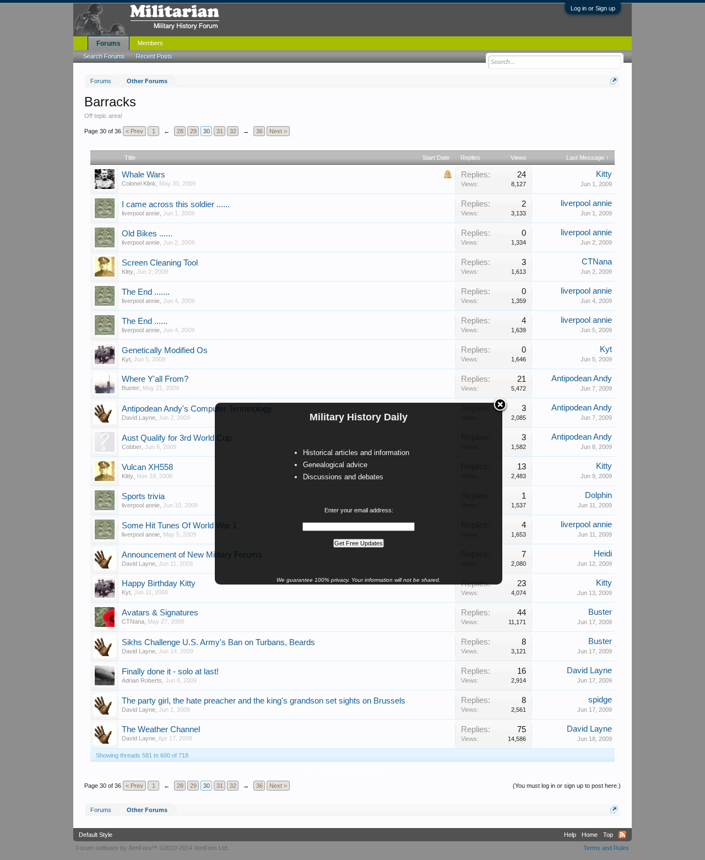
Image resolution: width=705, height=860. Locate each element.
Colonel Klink (139, 183)
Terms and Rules (606, 848)
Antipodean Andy (581, 378)
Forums (108, 43)
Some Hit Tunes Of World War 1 (179, 525)
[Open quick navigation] (613, 80)
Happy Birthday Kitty (159, 583)
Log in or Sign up (593, 8)
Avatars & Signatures (160, 612)
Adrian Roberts (142, 680)
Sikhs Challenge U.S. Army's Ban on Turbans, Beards (218, 642)
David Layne (138, 417)
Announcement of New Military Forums (192, 554)
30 (206, 131)
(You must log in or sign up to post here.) (567, 785)
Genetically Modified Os (165, 350)
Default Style (95, 834)
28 (180, 131)
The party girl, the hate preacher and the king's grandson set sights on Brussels (263, 700)
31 (219, 131)
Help (570, 834)
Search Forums (104, 56)
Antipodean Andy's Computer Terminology (197, 408)
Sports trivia (143, 496)
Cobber (132, 446)
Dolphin (598, 495)
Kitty (604, 174)
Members (150, 43)
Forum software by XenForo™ (152, 848)
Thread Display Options (352, 772)
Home (590, 834)
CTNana (597, 261)
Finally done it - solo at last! (170, 671)
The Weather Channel (161, 729)
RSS (622, 835)
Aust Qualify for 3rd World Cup (176, 438)
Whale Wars (143, 174)
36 (259, 131)
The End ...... (144, 321)
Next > (278, 131)
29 (193, 131)
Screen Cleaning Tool (160, 262)
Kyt (126, 359)
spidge (600, 699)
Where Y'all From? (155, 379)
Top (608, 834)
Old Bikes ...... (147, 233)
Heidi (603, 553)
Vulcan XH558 (147, 467)
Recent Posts (154, 56)
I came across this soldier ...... (176, 204)
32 (233, 131)
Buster (130, 388)
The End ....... (146, 292)
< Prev (134, 131)
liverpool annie (141, 213)
